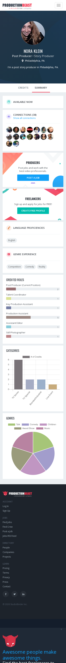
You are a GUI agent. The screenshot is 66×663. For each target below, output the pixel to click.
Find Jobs (7, 522)
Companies (8, 552)
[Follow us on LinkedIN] (23, 594)
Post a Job (33, 177)
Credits (23, 87)
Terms (6, 572)
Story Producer (44, 56)
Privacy (6, 577)
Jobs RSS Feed (9, 535)
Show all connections (24, 118)
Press (5, 581)
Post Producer (22, 56)
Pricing (6, 568)
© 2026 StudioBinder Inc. (15, 604)
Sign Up (6, 510)
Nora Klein (33, 51)
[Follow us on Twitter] (14, 594)
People (6, 547)
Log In (6, 506)
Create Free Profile (33, 210)
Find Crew (7, 526)
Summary (41, 87)
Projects (7, 556)
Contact (6, 586)
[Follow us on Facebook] (6, 594)
